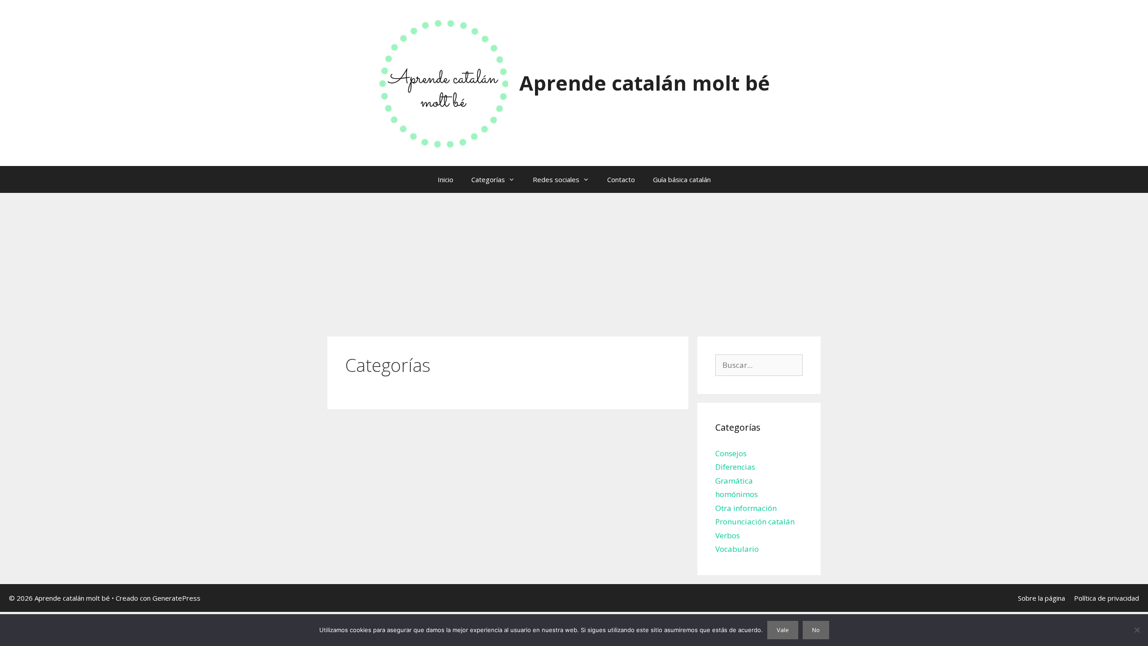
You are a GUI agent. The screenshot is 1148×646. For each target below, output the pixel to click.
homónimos (736, 494)
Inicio (445, 179)
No (816, 630)
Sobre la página (1041, 598)
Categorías (488, 179)
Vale (783, 630)
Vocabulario (737, 549)
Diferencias (735, 467)
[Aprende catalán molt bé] (443, 82)
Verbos (727, 535)
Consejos (731, 453)
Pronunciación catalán (755, 521)
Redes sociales (556, 179)
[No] (1136, 629)
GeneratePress (176, 598)
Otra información (746, 508)
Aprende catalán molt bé (644, 82)
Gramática (734, 481)
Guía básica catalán (682, 179)
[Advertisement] (574, 260)
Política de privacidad (1106, 598)
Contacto (621, 179)
